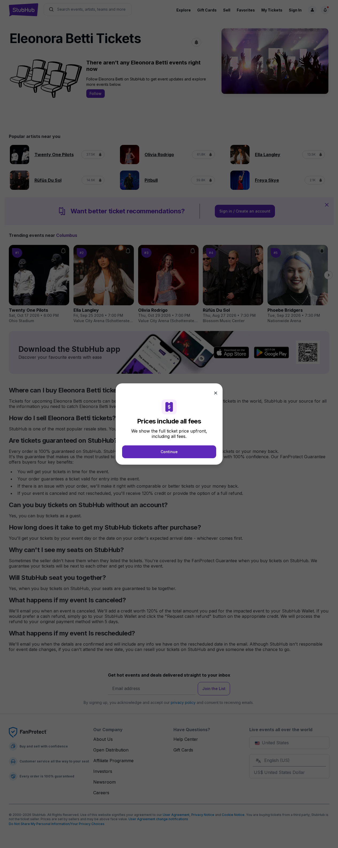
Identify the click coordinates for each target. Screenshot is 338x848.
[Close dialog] (215, 393)
